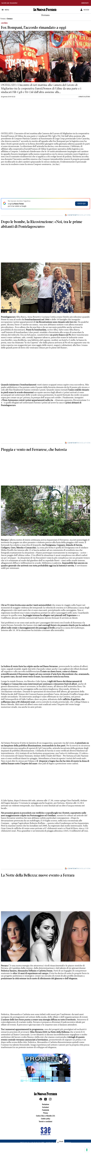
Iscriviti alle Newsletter (9, 3)
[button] (45, 1068)
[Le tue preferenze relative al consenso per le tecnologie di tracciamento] (87, 1150)
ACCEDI (86, 10)
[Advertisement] (18, 116)
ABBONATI (85, 3)
